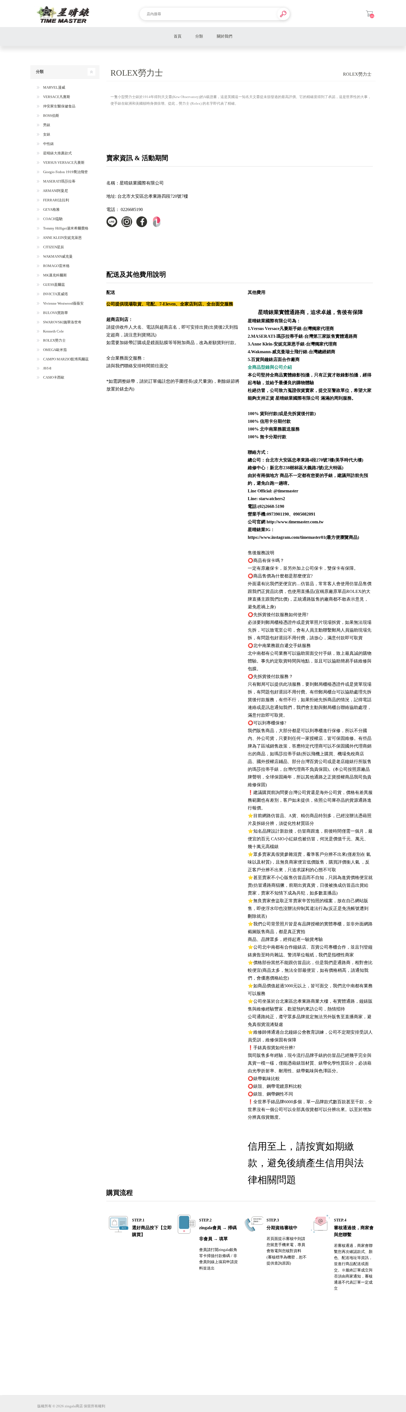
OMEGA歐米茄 (54, 350)
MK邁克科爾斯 (54, 275)
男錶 (46, 125)
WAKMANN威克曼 (57, 256)
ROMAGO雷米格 (56, 266)
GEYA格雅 (51, 209)
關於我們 (224, 36)
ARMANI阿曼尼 (55, 191)
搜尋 (283, 14)
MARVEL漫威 (53, 87)
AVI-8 (46, 368)
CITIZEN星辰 (53, 247)
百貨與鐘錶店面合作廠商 (275, 359)
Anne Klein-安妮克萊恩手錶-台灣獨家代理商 (294, 344)
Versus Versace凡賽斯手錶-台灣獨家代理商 (292, 328)
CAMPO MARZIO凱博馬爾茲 (65, 359)
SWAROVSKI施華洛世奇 (61, 322)
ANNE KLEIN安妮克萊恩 (62, 238)
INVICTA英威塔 (55, 294)
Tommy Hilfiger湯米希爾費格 (65, 228)
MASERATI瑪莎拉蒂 (58, 181)
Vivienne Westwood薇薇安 (63, 303)
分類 (199, 36)
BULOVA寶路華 (55, 313)
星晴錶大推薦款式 (57, 153)
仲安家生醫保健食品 (58, 106)
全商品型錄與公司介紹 (270, 367)
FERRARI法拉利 (55, 200)
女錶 (46, 134)
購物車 (369, 13)
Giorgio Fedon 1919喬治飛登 (65, 172)
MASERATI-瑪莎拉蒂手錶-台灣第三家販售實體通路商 (304, 336)
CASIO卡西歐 (53, 377)
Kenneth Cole (53, 331)
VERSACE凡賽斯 (56, 97)
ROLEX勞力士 (54, 340)
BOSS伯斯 (50, 116)
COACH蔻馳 (52, 219)
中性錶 (48, 144)
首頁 (177, 36)
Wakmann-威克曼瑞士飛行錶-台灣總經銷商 (293, 351)
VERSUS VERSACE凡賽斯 (63, 162)
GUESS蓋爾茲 (53, 285)
